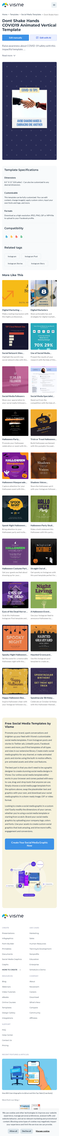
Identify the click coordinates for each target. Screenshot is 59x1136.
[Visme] (13, 5)
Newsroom (34, 987)
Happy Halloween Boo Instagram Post (13, 697)
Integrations (7, 1018)
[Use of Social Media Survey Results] (44, 336)
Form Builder (8, 944)
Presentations (8, 933)
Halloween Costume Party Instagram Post (15, 568)
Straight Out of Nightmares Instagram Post (41, 568)
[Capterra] (25, 1105)
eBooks (5, 997)
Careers (33, 992)
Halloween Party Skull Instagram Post (41, 525)
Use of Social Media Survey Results (40, 353)
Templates (6, 1007)
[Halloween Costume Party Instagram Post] (15, 552)
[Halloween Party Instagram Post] (15, 422)
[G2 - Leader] (36, 1105)
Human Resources (38, 944)
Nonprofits (34, 954)
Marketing (34, 933)
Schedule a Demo (38, 970)
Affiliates (33, 1018)
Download (34, 997)
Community (35, 1013)
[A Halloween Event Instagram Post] (44, 595)
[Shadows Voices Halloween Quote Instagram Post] (44, 465)
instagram (12, 256)
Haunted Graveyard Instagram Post (40, 654)
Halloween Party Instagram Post (10, 439)
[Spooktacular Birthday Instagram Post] (44, 681)
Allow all (13, 1131)
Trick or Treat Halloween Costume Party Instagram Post (43, 439)
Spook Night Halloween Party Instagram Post (13, 525)
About (32, 981)
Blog (4, 981)
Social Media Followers (13, 396)
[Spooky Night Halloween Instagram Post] (15, 638)
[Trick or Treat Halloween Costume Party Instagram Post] (44, 422)
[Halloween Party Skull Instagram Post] (44, 509)
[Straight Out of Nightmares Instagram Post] (44, 552)
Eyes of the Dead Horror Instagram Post (14, 611)
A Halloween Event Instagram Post (40, 611)
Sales (32, 938)
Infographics (7, 938)
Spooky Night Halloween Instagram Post (14, 654)
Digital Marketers (39, 310)
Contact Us (7, 1040)
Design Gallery (8, 1013)
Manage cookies (43, 1131)
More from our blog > (11, 1100)
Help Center (7, 1035)
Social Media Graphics (12, 959)
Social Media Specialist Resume (42, 396)
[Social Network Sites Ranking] (15, 336)
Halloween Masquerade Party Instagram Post (14, 482)
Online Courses (9, 1002)
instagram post (31, 256)
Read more (7, 55)
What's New (35, 1002)
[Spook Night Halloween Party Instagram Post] (15, 509)
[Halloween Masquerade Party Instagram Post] (15, 465)
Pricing (5, 1045)
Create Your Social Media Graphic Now (29, 844)
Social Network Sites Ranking (12, 353)
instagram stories (15, 263)
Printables (6, 949)
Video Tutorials (8, 992)
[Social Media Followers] (15, 379)
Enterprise (34, 964)
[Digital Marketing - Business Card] (15, 293)
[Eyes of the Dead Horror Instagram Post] (15, 595)
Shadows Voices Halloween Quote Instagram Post (39, 482)
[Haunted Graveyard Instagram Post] (44, 638)
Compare (34, 1007)
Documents (7, 954)
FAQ (4, 1030)
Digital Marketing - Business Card (11, 310)
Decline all (26, 1131)
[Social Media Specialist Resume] (44, 379)
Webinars (6, 987)
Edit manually (15, 37)
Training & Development (40, 949)
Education (34, 959)
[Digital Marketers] (44, 293)
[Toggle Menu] (54, 5)
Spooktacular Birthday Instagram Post (42, 697)
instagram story (38, 263)
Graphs (5, 964)
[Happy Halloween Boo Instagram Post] (15, 681)
